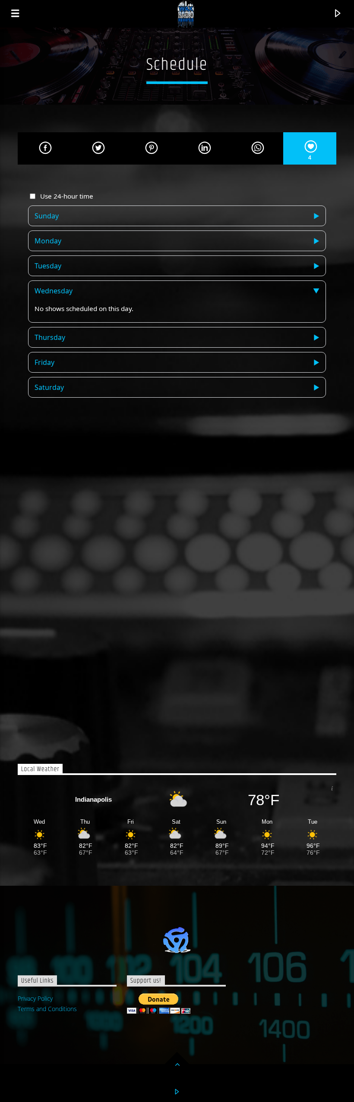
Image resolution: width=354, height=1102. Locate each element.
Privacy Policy (35, 998)
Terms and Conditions (47, 1009)
